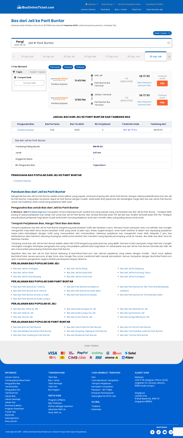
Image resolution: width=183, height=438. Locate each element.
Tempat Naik (29, 83)
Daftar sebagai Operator (60, 406)
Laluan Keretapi (12, 399)
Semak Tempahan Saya (129, 4)
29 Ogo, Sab (156, 56)
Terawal (68, 67)
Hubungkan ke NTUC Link (104, 396)
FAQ (94, 377)
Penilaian (147, 83)
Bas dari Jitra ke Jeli (23, 317)
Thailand (96, 406)
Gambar (141, 85)
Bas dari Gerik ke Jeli (23, 313)
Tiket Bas (105, 9)
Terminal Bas (11, 386)
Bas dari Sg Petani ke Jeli (132, 313)
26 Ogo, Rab (90, 56)
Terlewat (80, 67)
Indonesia (96, 409)
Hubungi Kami (12, 418)
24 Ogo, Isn (48, 56)
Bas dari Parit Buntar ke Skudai (82, 294)
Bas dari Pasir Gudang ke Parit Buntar (31, 335)
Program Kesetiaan (14, 408)
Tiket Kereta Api (154, 9)
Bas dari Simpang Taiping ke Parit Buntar (87, 331)
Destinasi (9, 415)
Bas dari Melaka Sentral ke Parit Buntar (32, 331)
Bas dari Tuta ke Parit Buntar (134, 335)
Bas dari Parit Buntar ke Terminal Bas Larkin (141, 294)
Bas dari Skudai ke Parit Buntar (82, 335)
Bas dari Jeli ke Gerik (23, 272)
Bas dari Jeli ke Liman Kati (79, 276)
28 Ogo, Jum (133, 56)
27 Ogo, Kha (112, 56)
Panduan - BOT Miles (102, 389)
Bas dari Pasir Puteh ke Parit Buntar (84, 327)
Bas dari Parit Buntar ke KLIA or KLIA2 (30, 294)
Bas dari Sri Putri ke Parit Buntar (135, 327)
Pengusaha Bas (12, 383)
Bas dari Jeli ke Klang (77, 268)
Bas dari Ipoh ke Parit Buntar (27, 327)
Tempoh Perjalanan (101, 383)
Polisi (149, 85)
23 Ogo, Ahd (27, 56)
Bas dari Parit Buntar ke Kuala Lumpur (31, 298)
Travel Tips (10, 411)
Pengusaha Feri (12, 389)
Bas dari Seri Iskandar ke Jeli (134, 309)
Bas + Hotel (121, 9)
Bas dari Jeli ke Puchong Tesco (135, 272)
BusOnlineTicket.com (42, 432)
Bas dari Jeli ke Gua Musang (27, 276)
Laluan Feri (10, 402)
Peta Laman (11, 421)
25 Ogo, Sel (69, 56)
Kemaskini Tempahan (102, 386)
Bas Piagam (54, 389)
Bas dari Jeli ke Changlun (25, 268)
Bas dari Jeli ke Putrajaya (132, 276)
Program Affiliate (56, 400)
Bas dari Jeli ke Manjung (132, 268)
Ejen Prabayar (55, 403)
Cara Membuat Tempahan (105, 380)
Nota (139, 83)
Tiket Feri (136, 9)
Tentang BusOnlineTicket (17, 380)
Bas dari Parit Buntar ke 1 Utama (29, 286)
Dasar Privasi (58, 432)
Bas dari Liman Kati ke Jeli (79, 317)
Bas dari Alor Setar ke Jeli (25, 309)
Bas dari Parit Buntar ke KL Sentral (29, 290)
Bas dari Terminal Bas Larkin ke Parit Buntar (141, 331)
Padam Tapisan (38, 72)
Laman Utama (88, 9)
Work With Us (54, 412)
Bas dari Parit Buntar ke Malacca (83, 286)
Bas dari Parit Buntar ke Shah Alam (84, 290)
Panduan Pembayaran (103, 392)
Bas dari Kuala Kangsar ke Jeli (81, 309)
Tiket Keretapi (55, 383)
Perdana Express (26, 129)
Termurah (55, 67)
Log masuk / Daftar (154, 4)
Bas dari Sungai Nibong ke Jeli (134, 317)
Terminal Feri (11, 392)
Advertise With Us (57, 409)
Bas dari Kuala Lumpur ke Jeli (81, 313)
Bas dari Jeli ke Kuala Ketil (79, 272)
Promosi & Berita (13, 405)
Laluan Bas (10, 396)
